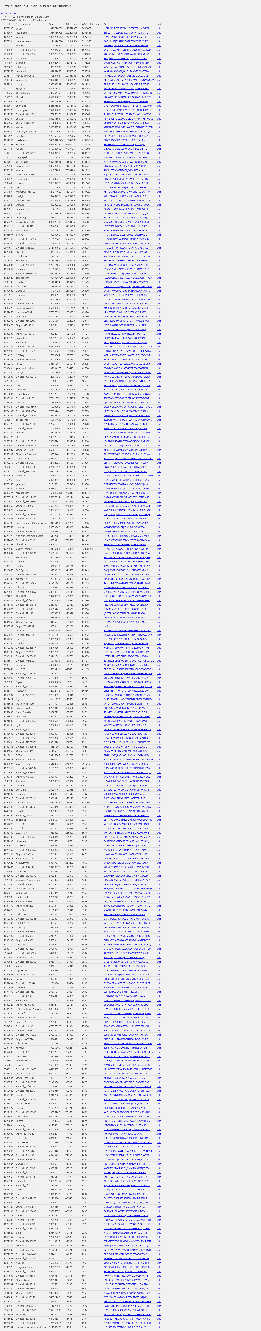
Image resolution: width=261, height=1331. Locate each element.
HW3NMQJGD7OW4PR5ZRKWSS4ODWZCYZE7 (128, 458)
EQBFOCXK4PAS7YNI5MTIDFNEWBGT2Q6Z (126, 1082)
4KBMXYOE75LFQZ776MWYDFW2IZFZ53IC (126, 953)
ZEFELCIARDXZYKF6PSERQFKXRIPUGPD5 (125, 544)
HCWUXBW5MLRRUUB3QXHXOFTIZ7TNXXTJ (127, 738)
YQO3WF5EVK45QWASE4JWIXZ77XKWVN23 (127, 1185)
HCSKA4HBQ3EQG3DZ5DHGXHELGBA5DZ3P (127, 505)
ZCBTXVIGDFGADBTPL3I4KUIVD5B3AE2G (125, 230)
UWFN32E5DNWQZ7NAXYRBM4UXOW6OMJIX (128, 1150)
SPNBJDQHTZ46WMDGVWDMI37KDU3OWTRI (128, 346)
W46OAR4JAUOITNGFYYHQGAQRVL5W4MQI (127, 67)
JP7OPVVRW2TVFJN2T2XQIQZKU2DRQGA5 (126, 1275)
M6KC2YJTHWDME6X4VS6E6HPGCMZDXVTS (127, 449)
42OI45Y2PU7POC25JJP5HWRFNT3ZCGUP (126, 1215)
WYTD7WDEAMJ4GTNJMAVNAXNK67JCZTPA (127, 1168)
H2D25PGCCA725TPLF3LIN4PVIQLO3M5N (126, 639)
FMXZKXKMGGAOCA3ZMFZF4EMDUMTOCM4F (128, 759)
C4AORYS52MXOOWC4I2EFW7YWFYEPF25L (127, 858)
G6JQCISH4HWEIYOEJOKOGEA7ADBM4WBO (127, 600)
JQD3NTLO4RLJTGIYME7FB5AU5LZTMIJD (125, 1125)
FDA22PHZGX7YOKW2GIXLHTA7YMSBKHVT (126, 970)
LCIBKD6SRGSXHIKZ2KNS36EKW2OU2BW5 (126, 1279)
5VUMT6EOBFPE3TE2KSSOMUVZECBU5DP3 (127, 363)
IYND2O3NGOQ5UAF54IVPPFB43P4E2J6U (126, 368)
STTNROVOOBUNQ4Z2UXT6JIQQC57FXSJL (126, 217)
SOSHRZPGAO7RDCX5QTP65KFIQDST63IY (126, 157)
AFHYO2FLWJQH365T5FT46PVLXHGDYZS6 (126, 1180)
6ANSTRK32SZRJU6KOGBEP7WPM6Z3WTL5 (127, 535)
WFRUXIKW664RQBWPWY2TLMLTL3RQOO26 (127, 355)
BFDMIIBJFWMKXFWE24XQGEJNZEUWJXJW (126, 213)
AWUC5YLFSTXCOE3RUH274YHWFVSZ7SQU (127, 256)
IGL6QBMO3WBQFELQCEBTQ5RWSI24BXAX (127, 540)
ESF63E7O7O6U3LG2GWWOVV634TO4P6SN (127, 1241)
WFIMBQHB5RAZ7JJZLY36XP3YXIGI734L (125, 527)
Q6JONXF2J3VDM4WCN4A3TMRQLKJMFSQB (127, 514)
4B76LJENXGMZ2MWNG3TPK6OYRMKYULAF (127, 204)
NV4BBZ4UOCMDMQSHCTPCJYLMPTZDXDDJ (127, 1064)
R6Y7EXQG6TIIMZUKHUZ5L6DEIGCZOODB (126, 75)
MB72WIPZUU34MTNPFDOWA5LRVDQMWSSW (129, 79)
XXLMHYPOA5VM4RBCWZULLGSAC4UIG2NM (127, 630)
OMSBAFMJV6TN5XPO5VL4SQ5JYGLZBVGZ (126, 587)
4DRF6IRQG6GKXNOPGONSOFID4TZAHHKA (127, 578)
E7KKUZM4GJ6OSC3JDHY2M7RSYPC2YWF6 (126, 875)
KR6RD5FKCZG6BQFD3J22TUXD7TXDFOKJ (126, 101)
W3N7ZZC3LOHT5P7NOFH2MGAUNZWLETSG (128, 1043)
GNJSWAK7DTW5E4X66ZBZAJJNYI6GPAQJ (125, 1206)
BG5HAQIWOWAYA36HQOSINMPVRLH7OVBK (128, 406)
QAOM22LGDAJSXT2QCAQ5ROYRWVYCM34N (128, 286)
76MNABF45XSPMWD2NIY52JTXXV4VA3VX (126, 88)
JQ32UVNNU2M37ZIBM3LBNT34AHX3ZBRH (127, 183)
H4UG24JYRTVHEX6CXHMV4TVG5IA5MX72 (126, 247)
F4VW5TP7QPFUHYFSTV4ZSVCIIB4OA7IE (125, 531)
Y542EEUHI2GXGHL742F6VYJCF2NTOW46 (126, 910)
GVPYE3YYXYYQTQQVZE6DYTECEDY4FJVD (125, 1297)
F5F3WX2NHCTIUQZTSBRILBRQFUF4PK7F (126, 617)
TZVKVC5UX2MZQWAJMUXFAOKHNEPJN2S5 (127, 565)
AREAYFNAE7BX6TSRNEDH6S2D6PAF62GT (126, 316)
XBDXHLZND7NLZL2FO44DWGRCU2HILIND (127, 200)
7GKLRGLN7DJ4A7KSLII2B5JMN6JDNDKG (125, 428)
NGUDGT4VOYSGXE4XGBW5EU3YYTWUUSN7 (127, 806)
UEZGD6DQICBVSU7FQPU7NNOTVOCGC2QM (128, 682)
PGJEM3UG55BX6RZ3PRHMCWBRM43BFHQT (127, 1163)
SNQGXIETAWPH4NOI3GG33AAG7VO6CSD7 (127, 380)
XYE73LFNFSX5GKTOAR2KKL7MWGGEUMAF (127, 892)
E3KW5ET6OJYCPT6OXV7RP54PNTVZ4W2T (126, 282)
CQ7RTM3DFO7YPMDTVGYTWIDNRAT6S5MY (127, 62)
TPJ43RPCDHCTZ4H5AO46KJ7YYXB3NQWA (126, 174)
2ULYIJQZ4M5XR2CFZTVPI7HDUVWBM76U (126, 867)
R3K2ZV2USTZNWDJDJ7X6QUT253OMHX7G (127, 935)
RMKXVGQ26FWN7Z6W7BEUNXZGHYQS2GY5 (128, 686)
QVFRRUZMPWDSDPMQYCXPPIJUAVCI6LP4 (126, 591)
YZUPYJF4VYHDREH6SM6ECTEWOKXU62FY (126, 196)
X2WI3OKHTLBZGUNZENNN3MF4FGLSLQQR (127, 772)
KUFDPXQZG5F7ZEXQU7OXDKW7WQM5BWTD (128, 836)
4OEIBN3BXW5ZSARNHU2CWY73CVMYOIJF (126, 307)
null (106, 626)
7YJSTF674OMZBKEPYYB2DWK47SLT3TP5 (125, 1176)
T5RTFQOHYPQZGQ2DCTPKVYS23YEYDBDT (126, 398)
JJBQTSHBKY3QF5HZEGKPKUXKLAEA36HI (125, 613)
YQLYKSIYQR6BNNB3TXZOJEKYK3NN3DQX (126, 643)
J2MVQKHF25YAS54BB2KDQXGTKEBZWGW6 (127, 1060)
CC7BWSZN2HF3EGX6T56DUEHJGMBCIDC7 (126, 436)
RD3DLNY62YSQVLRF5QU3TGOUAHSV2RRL (127, 415)
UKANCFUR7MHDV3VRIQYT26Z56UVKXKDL (126, 28)
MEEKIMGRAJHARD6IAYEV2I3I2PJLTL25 (124, 1077)
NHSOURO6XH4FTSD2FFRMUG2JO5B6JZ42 (126, 239)
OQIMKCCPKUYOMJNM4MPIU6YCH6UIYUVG (127, 742)
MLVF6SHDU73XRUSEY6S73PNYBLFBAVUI (126, 312)
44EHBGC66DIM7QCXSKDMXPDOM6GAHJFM (128, 1112)
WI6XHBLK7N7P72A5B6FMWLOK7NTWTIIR (126, 1258)
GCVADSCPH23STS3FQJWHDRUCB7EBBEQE (126, 221)
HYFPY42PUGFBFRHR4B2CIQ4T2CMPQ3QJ (126, 656)
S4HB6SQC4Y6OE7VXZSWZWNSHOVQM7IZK (127, 596)
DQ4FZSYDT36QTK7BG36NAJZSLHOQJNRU (126, 785)
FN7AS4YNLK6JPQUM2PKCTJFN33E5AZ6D (126, 1236)
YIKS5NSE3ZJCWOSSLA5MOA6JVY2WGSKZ (126, 961)
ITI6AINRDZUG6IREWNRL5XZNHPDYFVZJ (125, 333)
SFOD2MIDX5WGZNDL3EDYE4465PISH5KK (126, 260)
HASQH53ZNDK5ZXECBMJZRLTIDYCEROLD (126, 1189)
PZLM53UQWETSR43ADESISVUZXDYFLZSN (126, 712)
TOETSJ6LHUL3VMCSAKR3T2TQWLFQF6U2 (126, 965)
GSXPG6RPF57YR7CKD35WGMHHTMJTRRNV (127, 1228)
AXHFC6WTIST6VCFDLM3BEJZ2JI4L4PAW (125, 845)
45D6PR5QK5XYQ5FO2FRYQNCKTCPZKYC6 (126, 664)
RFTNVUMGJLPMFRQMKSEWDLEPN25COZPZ (127, 135)
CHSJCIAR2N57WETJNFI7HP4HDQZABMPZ (126, 1039)
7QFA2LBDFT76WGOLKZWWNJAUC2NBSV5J (127, 54)
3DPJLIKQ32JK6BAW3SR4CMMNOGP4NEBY (126, 755)
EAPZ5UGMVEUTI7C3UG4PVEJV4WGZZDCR (126, 574)
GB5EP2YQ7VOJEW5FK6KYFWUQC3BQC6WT (127, 1202)
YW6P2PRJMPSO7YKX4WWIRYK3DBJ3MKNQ (127, 509)
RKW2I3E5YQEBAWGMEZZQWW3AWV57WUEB (128, 118)
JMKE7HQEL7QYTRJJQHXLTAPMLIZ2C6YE (125, 273)
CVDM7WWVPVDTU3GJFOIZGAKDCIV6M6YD (127, 290)
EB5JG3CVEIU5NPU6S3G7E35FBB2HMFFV (126, 110)
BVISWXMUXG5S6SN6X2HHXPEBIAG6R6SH (126, 226)
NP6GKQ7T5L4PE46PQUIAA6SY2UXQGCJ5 (126, 423)
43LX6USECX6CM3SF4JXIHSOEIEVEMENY (125, 329)
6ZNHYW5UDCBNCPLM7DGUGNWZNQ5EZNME (129, 660)
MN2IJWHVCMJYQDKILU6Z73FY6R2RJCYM (125, 342)
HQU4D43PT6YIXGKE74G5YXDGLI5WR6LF (126, 996)
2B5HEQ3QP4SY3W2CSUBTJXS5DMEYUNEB (127, 716)
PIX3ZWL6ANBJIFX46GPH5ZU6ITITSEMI (124, 914)
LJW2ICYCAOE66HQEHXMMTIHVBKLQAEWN (127, 488)
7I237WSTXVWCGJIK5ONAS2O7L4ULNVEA (126, 604)
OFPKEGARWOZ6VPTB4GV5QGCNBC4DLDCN (127, 1224)
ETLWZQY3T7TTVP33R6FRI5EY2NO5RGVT (125, 303)
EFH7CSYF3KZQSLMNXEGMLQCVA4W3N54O (127, 1219)
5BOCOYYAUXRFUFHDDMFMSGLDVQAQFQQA (128, 669)
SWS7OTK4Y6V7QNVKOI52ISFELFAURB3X (125, 518)
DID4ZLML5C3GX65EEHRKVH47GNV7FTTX (126, 548)
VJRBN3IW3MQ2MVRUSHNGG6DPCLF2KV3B (127, 243)
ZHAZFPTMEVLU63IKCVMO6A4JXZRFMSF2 (126, 32)
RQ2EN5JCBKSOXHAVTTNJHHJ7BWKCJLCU (125, 466)
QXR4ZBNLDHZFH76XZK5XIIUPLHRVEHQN (126, 1137)
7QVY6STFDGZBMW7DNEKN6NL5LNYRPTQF (127, 131)
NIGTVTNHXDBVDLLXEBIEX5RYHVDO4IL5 (125, 1232)
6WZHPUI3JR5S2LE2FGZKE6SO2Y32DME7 (126, 41)
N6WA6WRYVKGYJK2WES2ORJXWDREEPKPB (127, 854)
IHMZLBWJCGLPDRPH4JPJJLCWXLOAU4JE (125, 36)
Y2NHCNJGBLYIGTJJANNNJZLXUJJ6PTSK (124, 991)
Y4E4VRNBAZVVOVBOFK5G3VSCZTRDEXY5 (126, 987)
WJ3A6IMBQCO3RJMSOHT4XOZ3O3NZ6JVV (126, 71)
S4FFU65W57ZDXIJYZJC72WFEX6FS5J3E (124, 798)
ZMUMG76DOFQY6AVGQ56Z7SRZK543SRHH (127, 372)
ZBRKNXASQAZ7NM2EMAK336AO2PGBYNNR (128, 819)
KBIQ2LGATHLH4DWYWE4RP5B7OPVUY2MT (127, 1017)
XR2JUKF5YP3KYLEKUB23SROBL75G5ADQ (126, 871)
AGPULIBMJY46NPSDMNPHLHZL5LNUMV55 (127, 849)
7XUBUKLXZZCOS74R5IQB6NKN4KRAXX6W (127, 1056)
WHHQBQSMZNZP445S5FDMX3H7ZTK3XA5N (128, 92)
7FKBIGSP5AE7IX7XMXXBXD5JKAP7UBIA (125, 165)
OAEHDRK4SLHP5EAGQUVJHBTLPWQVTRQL (127, 153)
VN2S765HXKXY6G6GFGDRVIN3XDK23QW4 (127, 690)
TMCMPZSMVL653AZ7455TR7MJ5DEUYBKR (127, 931)
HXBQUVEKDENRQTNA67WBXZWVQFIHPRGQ (128, 277)
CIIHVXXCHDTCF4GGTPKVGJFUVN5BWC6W (126, 677)
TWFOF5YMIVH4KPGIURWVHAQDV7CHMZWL (128, 419)
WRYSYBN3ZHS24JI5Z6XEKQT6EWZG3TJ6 (125, 445)
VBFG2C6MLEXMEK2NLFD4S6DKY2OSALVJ (126, 411)
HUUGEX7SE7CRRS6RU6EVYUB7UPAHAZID (126, 1116)
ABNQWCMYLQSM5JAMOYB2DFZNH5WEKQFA (128, 1094)
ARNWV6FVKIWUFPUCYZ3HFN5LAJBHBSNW (127, 454)
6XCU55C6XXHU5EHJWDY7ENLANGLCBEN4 (126, 187)
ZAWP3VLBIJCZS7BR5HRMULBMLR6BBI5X (126, 1198)
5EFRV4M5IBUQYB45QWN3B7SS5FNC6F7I (126, 462)
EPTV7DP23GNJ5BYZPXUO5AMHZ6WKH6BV (127, 974)
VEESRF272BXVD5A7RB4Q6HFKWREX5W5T (126, 320)
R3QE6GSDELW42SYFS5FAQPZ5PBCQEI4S (126, 828)
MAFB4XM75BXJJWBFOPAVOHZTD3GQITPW (127, 191)
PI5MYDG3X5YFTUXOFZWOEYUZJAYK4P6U (126, 337)
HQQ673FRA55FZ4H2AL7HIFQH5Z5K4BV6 (126, 1155)
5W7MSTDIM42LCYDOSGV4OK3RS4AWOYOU (128, 927)
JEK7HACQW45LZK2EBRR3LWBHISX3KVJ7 (125, 733)
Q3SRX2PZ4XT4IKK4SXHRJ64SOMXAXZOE (126, 793)
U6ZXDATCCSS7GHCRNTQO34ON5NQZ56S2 (127, 695)
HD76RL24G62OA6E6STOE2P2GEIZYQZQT (126, 234)
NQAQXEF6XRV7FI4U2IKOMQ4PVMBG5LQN (127, 1292)
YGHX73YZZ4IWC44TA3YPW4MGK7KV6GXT (126, 789)
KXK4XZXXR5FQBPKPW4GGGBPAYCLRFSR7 (126, 389)
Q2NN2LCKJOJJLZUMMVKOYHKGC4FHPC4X (126, 1008)
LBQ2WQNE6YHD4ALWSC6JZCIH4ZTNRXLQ (126, 901)
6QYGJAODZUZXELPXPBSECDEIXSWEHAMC (126, 815)
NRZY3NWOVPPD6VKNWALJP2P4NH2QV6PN (127, 1013)
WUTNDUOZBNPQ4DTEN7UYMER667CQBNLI (127, 1314)
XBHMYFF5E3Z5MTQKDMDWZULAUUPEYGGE (128, 1069)
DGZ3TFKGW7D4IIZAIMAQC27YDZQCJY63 (126, 484)
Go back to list (8, 13)
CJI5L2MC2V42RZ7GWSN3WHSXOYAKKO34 (126, 402)
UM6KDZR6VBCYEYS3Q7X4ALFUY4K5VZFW (126, 918)
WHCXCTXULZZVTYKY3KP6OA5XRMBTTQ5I (126, 824)
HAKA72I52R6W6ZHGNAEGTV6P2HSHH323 (127, 1090)
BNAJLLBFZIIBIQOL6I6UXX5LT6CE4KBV (124, 1021)
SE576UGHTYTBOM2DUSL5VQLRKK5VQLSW (127, 557)
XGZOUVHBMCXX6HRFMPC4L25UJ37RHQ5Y (127, 647)
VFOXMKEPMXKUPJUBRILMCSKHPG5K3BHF (127, 1262)
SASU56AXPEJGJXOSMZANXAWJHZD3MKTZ (126, 884)
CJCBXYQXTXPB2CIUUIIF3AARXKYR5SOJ (124, 1107)
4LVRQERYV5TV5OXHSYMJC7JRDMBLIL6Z (125, 501)
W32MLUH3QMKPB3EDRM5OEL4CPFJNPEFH (127, 1301)
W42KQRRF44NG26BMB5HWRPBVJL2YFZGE (127, 776)
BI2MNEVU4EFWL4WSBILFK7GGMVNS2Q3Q (127, 940)
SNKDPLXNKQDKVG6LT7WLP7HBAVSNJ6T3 (126, 269)
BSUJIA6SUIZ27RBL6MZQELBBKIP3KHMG (125, 471)
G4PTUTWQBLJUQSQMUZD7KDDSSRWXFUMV (128, 699)
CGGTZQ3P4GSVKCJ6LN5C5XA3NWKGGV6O (127, 561)
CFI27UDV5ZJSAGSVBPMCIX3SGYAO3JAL (125, 140)
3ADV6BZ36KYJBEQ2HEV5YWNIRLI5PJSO (125, 621)
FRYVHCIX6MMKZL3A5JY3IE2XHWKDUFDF (126, 1310)
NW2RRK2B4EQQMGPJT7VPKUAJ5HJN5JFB (126, 325)
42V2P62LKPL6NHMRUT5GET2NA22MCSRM (127, 1267)
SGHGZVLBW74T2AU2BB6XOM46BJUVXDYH (127, 1249)
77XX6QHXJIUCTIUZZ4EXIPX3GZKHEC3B (125, 1172)
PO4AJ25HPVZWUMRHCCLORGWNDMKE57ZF (128, 97)
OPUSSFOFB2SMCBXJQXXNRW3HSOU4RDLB (127, 948)
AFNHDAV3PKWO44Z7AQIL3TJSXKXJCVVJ (125, 720)
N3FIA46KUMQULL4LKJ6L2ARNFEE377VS (125, 161)
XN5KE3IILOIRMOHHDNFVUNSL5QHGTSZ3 (126, 978)
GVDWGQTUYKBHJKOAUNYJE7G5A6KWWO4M (128, 105)
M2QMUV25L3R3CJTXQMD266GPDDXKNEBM (128, 888)
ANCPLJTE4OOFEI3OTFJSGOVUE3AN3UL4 (125, 170)
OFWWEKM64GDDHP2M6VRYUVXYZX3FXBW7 (128, 1142)
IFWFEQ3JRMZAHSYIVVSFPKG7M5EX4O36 (126, 492)
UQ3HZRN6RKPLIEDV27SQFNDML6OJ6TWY (126, 1284)
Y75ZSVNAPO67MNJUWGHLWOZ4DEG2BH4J (127, 725)
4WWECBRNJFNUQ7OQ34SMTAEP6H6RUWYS (127, 393)
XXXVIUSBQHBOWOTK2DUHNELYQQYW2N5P (128, 634)
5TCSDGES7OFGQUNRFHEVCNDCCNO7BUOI (127, 1030)
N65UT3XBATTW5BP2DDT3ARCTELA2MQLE (127, 811)
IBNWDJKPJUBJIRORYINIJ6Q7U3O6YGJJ (124, 1133)
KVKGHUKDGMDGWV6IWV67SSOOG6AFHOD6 (128, 1051)
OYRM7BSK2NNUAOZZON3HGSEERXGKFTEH (127, 1323)
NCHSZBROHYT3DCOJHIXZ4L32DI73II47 (125, 1327)
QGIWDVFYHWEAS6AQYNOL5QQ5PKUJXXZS (127, 897)
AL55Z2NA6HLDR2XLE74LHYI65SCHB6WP (126, 750)
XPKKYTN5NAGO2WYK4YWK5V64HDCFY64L (127, 359)
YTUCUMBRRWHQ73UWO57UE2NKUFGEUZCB (128, 127)
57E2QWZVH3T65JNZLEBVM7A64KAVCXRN (126, 264)
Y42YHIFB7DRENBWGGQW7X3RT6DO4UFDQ (127, 944)
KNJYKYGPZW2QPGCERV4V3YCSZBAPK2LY (126, 707)
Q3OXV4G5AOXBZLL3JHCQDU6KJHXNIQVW (127, 768)
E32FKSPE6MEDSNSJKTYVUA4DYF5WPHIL (125, 1271)
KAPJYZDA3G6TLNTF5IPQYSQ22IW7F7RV (125, 58)
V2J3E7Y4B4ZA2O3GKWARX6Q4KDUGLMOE (127, 922)
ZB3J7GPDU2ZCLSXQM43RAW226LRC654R (126, 84)
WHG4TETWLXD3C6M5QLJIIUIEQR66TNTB (126, 703)
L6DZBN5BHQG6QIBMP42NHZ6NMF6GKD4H (128, 673)
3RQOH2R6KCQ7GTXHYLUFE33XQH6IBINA (126, 1004)
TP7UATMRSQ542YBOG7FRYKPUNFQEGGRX (127, 385)
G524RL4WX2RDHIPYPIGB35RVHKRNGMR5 (126, 497)
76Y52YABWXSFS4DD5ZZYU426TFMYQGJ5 (126, 1288)
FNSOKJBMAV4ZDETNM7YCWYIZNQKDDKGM (127, 983)
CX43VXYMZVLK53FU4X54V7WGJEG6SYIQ (126, 862)
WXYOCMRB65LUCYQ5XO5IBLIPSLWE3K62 (126, 832)
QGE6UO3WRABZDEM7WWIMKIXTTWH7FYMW (128, 475)
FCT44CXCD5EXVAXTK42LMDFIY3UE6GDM (126, 1146)
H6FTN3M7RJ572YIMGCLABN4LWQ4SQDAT (127, 1159)
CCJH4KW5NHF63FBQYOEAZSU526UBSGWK (127, 122)
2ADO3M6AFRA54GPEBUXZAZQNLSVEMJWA (127, 729)
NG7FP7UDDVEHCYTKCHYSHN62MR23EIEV (126, 652)
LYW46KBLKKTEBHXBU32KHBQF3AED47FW (127, 552)
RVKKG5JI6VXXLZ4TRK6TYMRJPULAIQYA (124, 144)
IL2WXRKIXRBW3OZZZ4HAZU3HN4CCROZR (127, 781)
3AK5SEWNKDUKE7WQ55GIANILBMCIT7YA (126, 479)
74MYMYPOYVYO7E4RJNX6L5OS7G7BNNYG (127, 583)
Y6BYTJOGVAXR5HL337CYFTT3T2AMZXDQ (126, 1245)
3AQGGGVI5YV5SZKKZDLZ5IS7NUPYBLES (125, 1073)
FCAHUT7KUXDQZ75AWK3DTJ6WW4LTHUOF (127, 1000)
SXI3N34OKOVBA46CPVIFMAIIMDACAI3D (125, 746)
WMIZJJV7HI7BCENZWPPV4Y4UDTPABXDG (126, 294)
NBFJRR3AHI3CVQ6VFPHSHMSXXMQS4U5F (126, 763)
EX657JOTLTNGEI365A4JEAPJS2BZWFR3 (124, 1193)
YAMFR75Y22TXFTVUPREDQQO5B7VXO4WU (127, 49)
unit (159, 28)
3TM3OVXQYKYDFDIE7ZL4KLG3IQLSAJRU (125, 608)
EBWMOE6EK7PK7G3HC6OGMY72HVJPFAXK (127, 299)
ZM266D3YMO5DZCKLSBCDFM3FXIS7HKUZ (127, 879)
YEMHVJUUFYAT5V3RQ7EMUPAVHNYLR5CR (126, 1034)
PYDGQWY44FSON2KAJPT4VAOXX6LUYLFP (126, 1099)
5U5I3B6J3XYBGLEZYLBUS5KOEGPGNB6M (126, 45)
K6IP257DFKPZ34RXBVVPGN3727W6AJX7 (126, 522)
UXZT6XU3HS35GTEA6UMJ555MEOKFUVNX (127, 1129)
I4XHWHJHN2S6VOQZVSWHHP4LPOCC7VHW (127, 350)
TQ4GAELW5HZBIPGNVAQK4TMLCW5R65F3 (127, 905)
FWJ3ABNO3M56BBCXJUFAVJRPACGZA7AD (126, 1305)
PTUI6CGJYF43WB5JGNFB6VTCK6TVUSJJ (124, 957)
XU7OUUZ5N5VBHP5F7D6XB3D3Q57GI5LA (127, 376)
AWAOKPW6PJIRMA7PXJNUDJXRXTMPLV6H (126, 1026)
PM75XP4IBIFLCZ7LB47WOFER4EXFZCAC (125, 1254)
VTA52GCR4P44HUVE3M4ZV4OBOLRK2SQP (127, 441)
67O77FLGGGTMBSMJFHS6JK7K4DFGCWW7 (127, 802)
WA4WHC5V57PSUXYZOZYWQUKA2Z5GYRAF (127, 1086)
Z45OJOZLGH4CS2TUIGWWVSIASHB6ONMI (126, 1211)
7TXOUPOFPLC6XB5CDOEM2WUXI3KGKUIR (127, 432)
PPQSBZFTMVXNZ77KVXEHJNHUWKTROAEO (127, 1318)
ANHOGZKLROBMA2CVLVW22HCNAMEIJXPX (127, 1120)
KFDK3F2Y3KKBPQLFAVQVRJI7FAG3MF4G (126, 178)
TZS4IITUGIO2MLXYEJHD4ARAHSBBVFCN (125, 1047)
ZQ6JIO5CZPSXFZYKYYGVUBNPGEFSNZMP (126, 570)
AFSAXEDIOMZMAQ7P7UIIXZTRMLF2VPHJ (126, 208)
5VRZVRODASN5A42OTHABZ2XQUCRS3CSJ (126, 841)
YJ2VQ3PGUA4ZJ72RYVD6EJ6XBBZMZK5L (125, 148)
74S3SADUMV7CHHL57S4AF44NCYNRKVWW (127, 114)
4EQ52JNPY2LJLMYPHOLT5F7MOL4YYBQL (126, 251)
